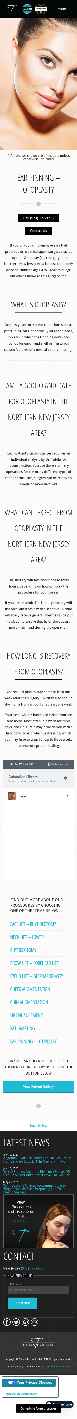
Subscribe (22, 1303)
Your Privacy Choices (34, 1382)
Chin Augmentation (29, 1002)
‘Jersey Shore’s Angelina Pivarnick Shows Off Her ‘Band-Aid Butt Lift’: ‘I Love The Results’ (36, 1173)
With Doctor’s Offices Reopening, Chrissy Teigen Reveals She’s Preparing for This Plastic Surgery (34, 1188)
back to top (38, 1125)
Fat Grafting (22, 1028)
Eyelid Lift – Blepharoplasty (36, 975)
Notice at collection (21, 1394)
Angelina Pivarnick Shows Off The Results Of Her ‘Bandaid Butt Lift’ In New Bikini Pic (37, 1159)
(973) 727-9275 (32, 1268)
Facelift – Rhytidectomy (33, 923)
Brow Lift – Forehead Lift (34, 962)
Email (15, 1284)
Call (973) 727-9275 (38, 218)
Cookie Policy (33, 1366)
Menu (62, 8)
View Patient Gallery (38, 1086)
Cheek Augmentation (30, 989)
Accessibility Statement (56, 1366)
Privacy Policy (15, 1366)
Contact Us (38, 231)
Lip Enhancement (26, 1015)
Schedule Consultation (38, 1408)
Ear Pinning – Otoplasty (33, 1041)
